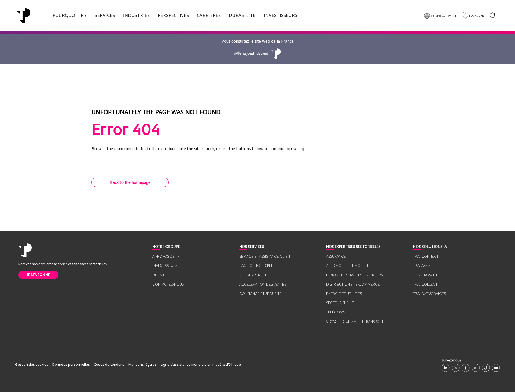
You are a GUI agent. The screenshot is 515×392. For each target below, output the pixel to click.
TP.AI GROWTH (425, 275)
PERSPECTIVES (173, 15)
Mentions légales (142, 364)
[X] (456, 368)
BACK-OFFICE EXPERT (257, 265)
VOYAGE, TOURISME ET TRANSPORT (355, 321)
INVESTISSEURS (280, 15)
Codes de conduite (109, 364)
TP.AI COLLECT (425, 284)
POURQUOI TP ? (70, 15)
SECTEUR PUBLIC (340, 303)
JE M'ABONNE (38, 274)
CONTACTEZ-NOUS (168, 284)
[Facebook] (466, 368)
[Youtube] (496, 368)
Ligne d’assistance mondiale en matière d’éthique (201, 364)
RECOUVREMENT (253, 275)
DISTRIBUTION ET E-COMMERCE (353, 284)
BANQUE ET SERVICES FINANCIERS (354, 275)
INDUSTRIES (136, 15)
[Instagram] (476, 368)
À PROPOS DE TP (165, 256)
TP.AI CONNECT (426, 256)
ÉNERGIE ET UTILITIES (344, 294)
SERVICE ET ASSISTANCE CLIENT (265, 256)
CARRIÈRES (209, 15)
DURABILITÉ (242, 15)
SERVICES (105, 15)
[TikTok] (486, 368)
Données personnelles (71, 364)
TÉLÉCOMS (335, 312)
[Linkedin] (446, 368)
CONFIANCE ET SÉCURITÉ (260, 294)
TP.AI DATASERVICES (429, 294)
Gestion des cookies (31, 364)
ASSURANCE (336, 256)
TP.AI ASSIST (422, 265)
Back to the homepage (130, 182)
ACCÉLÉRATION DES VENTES (262, 284)
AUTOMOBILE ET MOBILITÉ (348, 265)
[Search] (493, 15)
